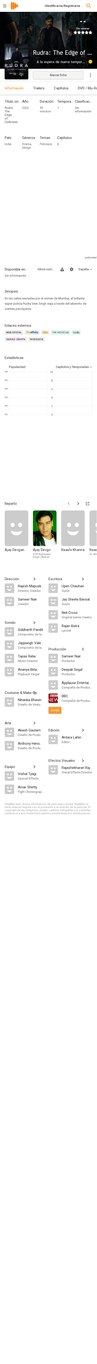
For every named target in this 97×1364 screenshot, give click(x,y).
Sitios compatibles (46, 269)
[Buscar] (88, 5)
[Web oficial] (14, 335)
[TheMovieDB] (61, 335)
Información (14, 88)
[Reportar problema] (62, 269)
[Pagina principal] (15, 9)
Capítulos (61, 88)
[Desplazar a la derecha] (78, 503)
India (8, 144)
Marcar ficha (58, 75)
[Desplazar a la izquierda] (68, 503)
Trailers (38, 88)
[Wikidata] (37, 342)
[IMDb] (46, 335)
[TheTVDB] (77, 335)
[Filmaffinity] (32, 335)
